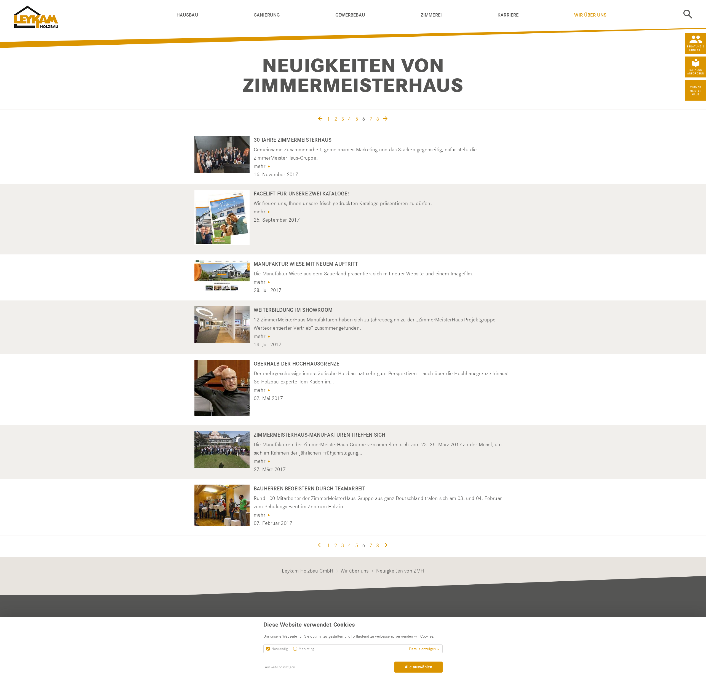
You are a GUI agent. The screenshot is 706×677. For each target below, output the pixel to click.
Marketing (306, 649)
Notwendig (280, 649)
